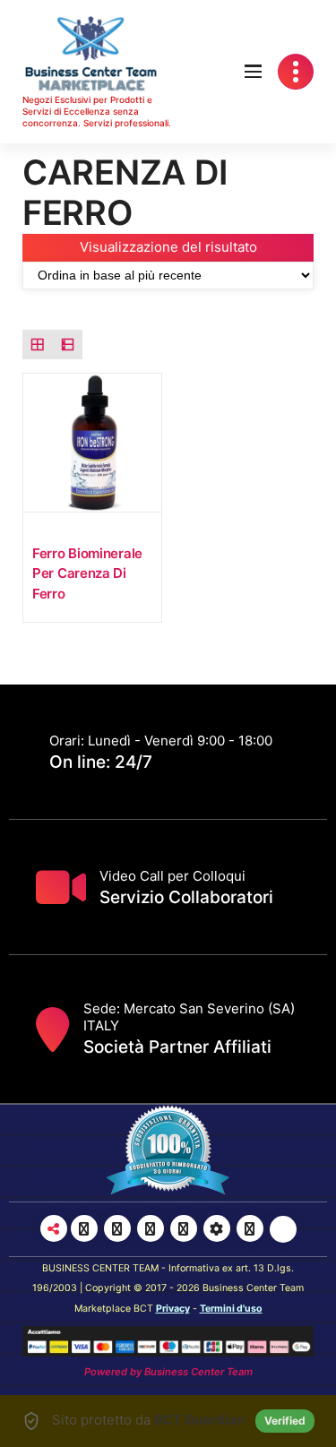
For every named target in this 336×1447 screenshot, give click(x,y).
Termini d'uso (231, 1308)
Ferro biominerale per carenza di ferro (87, 573)
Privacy (173, 1308)
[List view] (68, 345)
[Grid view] (37, 345)
